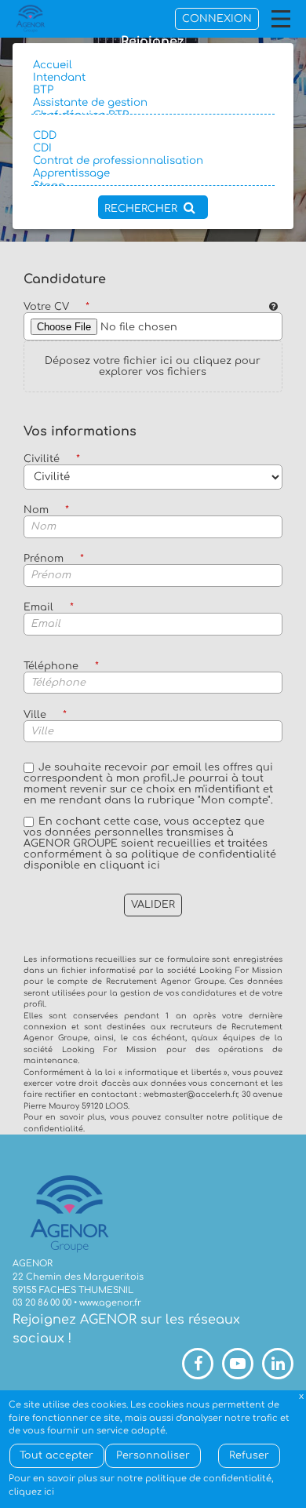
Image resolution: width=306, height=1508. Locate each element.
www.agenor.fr (110, 1303)
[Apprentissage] (152, 173)
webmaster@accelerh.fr (190, 1094)
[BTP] (152, 90)
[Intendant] (152, 77)
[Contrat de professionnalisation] (152, 161)
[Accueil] (152, 65)
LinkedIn (277, 1363)
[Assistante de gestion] (152, 103)
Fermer (301, 1397)
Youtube (237, 1363)
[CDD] (152, 135)
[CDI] (152, 148)
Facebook (197, 1363)
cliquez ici (31, 1492)
